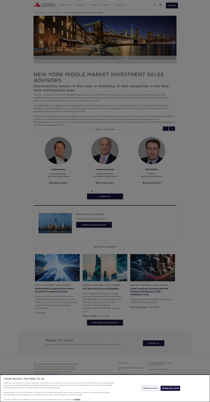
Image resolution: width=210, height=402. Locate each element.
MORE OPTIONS (150, 388)
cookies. (77, 399)
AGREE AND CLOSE (170, 388)
